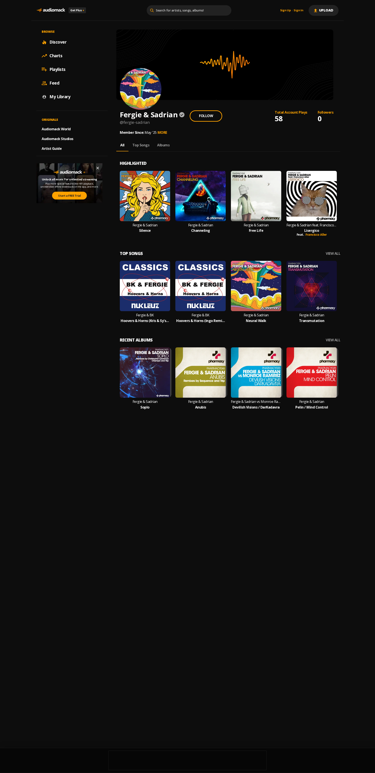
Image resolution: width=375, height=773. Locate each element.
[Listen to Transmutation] (311, 286)
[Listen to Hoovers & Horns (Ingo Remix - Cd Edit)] (200, 286)
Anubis (200, 407)
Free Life (256, 230)
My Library (59, 97)
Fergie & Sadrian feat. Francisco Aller (311, 225)
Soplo (145, 407)
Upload (326, 10)
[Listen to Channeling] (200, 196)
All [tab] (122, 145)
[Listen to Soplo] (145, 372)
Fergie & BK (145, 315)
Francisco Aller (316, 234)
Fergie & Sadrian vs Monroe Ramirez (256, 401)
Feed (54, 83)
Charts (55, 56)
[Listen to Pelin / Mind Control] (311, 372)
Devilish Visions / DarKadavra (256, 407)
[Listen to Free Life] (256, 196)
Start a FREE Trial (69, 196)
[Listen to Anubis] (200, 372)
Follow (206, 115)
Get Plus (77, 10)
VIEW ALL (333, 253)
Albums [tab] (163, 145)
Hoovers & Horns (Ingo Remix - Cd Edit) (200, 321)
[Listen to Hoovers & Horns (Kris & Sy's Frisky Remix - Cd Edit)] (145, 286)
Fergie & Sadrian (145, 225)
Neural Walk (256, 321)
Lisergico (311, 230)
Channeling (200, 230)
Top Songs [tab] (141, 145)
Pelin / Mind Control (311, 407)
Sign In (298, 10)
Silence (145, 230)
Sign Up (285, 10)
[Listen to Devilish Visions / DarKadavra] (256, 372)
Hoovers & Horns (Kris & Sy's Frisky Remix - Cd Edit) (145, 321)
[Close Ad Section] (97, 168)
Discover (57, 42)
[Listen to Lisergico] (311, 196)
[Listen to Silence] (145, 196)
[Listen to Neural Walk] (256, 286)
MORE (162, 132)
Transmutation (311, 321)
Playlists (57, 69)
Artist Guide (52, 148)
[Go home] (50, 10)
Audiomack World (56, 129)
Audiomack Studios (57, 138)
